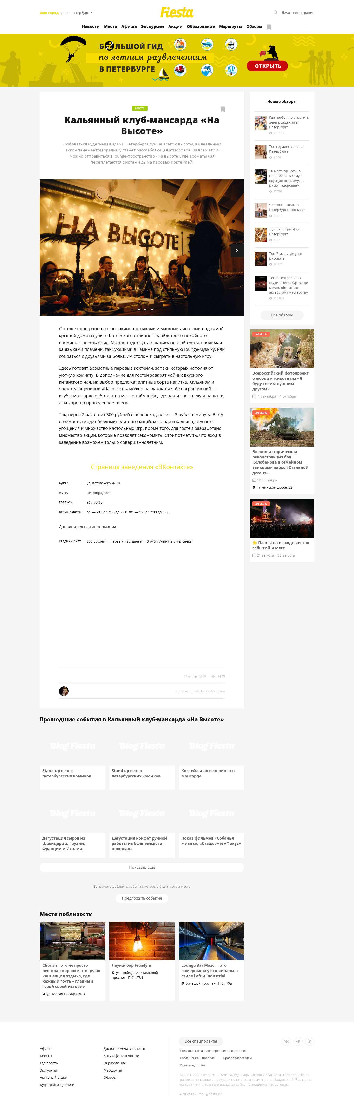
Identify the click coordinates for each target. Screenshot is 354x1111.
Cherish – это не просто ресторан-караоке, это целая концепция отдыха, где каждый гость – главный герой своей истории (71, 976)
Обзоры (254, 26)
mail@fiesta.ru (210, 1094)
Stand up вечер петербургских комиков (136, 773)
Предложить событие (142, 898)
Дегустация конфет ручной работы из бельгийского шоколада (139, 843)
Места (110, 26)
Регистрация (303, 12)
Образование (201, 26)
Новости (91, 26)
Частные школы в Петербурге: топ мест (287, 207)
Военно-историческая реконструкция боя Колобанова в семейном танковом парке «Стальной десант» (280, 462)
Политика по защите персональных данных (213, 1051)
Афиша (129, 26)
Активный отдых (53, 1077)
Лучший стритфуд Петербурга (284, 231)
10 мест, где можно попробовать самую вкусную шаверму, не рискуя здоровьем (287, 178)
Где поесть (49, 1063)
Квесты (46, 1055)
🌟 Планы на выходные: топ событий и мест (280, 545)
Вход (286, 12)
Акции (175, 26)
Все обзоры (282, 315)
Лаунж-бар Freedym (131, 965)
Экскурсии (152, 26)
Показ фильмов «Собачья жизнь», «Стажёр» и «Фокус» (211, 840)
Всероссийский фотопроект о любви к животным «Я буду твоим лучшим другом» (280, 381)
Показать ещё (142, 867)
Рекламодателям (192, 1065)
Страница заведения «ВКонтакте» (142, 466)
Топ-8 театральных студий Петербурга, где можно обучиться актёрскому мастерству (288, 285)
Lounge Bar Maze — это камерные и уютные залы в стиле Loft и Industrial (209, 971)
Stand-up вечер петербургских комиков (66, 773)
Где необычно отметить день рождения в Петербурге (289, 122)
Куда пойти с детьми (57, 1084)
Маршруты (230, 26)
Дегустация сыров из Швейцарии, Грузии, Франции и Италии (63, 843)
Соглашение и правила (197, 1058)
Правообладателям (237, 1058)
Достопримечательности (124, 1048)
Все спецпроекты (201, 1041)
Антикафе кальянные (121, 1055)
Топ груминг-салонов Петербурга (286, 149)
